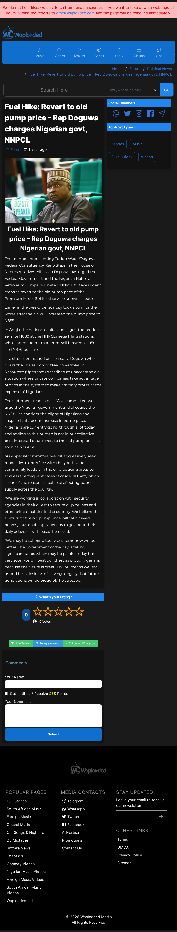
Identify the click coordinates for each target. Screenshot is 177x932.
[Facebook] (150, 114)
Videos (147, 157)
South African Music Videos (24, 890)
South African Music (24, 809)
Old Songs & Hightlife (25, 832)
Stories (118, 144)
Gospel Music (18, 824)
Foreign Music (19, 816)
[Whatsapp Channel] (116, 114)
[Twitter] (127, 114)
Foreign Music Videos (25, 879)
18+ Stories (17, 801)
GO (167, 90)
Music (138, 144)
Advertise (70, 832)
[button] (9, 52)
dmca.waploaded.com (75, 13)
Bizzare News (18, 848)
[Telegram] (162, 114)
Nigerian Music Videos (26, 871)
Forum (15, 149)
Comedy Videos (21, 863)
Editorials (15, 856)
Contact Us (72, 848)
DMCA (123, 847)
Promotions (72, 840)
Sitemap (124, 863)
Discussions (122, 157)
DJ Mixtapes (18, 840)
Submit (53, 734)
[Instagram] (139, 114)
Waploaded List (20, 900)
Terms (122, 839)
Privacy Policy (129, 855)
